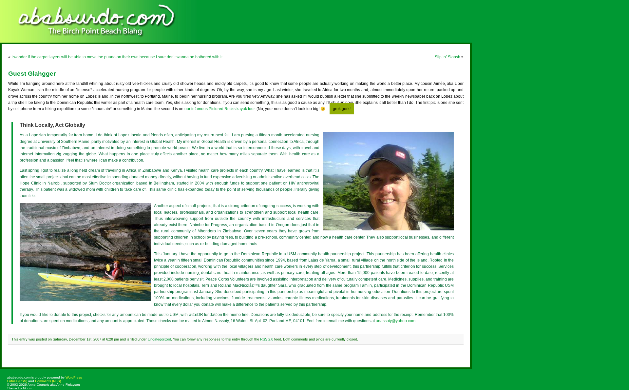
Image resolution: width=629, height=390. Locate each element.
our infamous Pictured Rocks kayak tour (219, 109)
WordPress (74, 377)
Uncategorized (159, 339)
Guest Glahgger (32, 73)
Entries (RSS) (17, 381)
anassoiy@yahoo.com (395, 321)
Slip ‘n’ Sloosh (447, 57)
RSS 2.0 (266, 339)
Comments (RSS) (48, 381)
